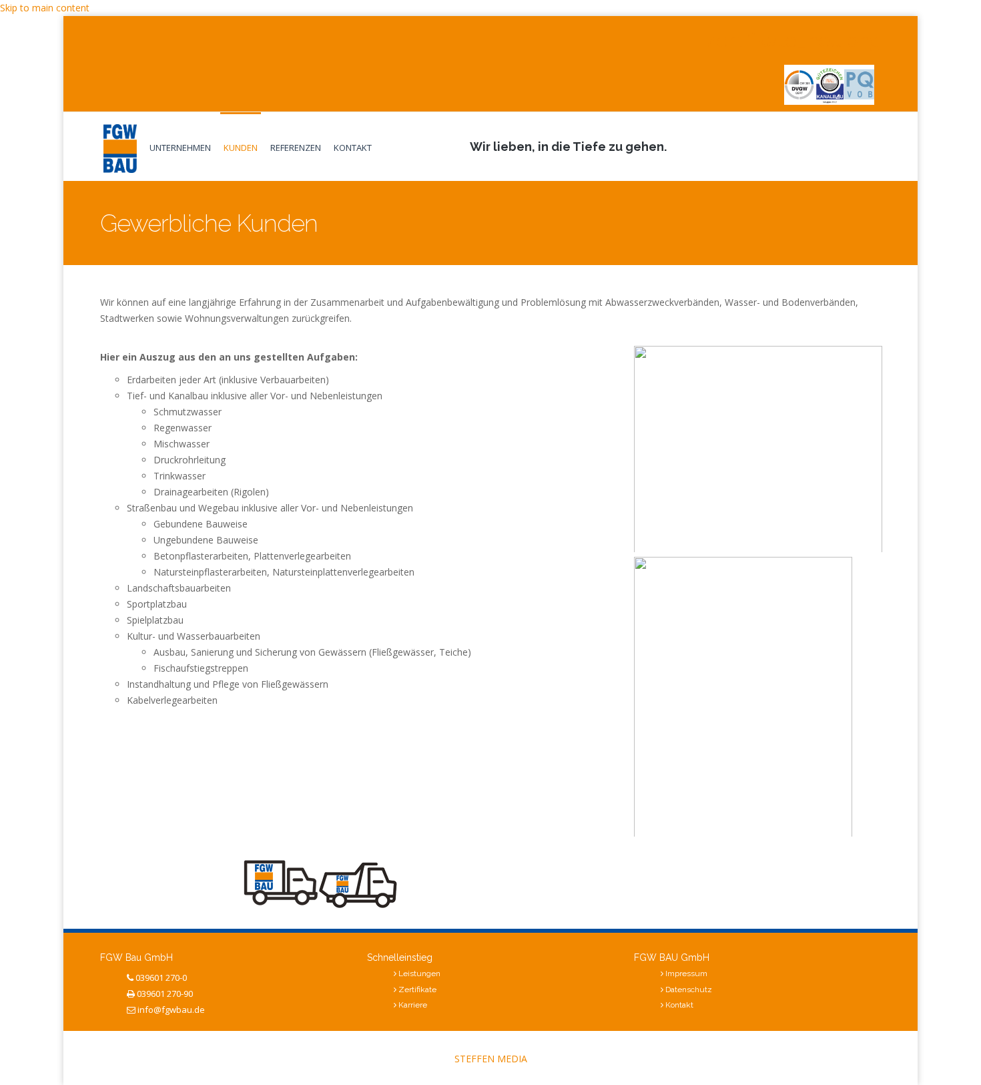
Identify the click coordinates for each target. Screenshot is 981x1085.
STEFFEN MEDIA (490, 1058)
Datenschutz (688, 989)
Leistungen (419, 973)
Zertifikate (417, 989)
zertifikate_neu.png (793, 40)
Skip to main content (44, 7)
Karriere (412, 1005)
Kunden (241, 148)
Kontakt (353, 148)
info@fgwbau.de (171, 1010)
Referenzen (295, 148)
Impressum (686, 973)
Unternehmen (180, 148)
